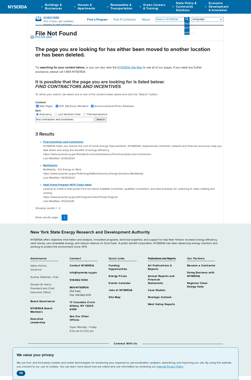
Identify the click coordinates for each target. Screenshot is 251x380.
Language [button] (199, 19)
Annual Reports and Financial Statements (161, 280)
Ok (21, 373)
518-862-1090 (79, 280)
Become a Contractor (201, 265)
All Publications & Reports (160, 267)
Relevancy (45, 114)
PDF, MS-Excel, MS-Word (73, 106)
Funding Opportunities (118, 267)
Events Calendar (120, 283)
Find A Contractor (125, 19)
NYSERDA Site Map (129, 67)
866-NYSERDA (79, 287)
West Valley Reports (161, 304)
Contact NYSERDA (82, 265)
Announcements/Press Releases (114, 106)
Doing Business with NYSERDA (201, 274)
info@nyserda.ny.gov (83, 272)
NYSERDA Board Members (41, 310)
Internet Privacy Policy (170, 366)
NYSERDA (17, 6)
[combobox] (170, 19)
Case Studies (157, 290)
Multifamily (50, 165)
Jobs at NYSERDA (120, 290)
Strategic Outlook (159, 297)
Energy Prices (118, 276)
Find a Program (97, 19)
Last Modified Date (69, 114)
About (146, 19)
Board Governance (42, 301)
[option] (133, 150)
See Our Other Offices (79, 318)
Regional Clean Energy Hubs (197, 285)
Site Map (114, 297)
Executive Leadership (37, 321)
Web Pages (46, 106)
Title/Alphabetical (97, 114)
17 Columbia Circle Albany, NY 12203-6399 (82, 306)
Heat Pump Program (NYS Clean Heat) (67, 184)
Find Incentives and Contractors (63, 142)
